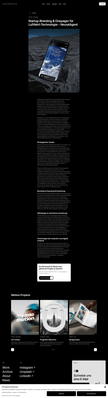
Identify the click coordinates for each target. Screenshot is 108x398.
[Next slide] (95, 349)
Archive (48, 4)
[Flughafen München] (54, 323)
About (60, 4)
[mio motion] (25, 322)
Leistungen (54, 4)
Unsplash (26, 372)
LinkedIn (25, 376)
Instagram (26, 367)
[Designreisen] (83, 322)
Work (43, 4)
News (64, 4)
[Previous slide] (12, 349)
